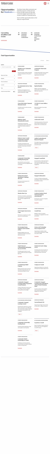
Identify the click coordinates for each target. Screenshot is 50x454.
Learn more (20, 77)
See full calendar (4, 40)
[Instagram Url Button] (8, 6)
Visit (36, 147)
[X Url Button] (4, 6)
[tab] (8, 75)
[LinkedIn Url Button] (11, 6)
